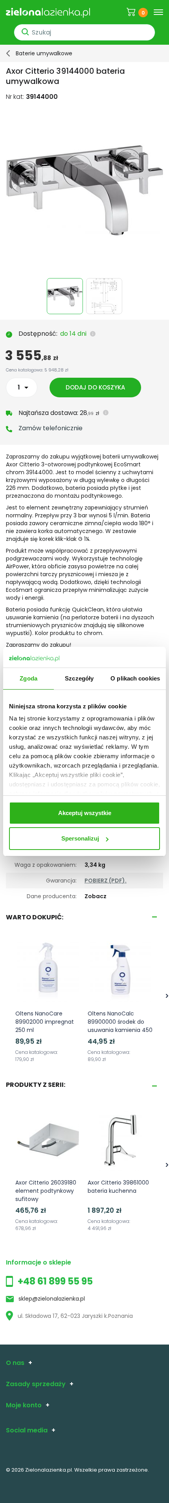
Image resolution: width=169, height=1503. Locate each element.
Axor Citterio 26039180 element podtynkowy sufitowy (45, 1191)
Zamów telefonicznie (50, 428)
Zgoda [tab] (28, 678)
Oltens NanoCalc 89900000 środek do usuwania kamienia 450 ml (120, 1026)
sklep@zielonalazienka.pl (51, 1299)
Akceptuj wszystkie (84, 813)
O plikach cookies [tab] (135, 678)
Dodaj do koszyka (95, 387)
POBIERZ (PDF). (105, 880)
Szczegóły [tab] (79, 678)
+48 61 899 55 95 (55, 1281)
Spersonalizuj (80, 838)
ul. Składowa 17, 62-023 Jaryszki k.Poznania (75, 1316)
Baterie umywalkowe (44, 53)
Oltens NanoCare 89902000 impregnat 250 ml (44, 1022)
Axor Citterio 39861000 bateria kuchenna (118, 1187)
